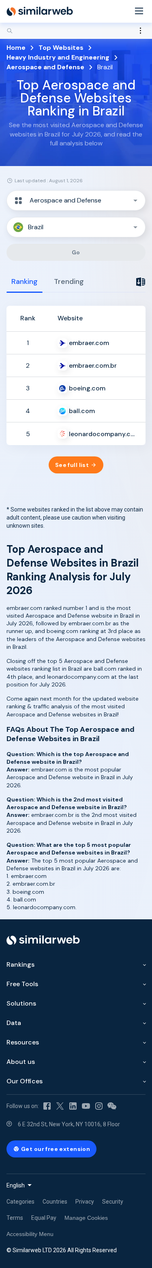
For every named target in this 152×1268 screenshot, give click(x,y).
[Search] (76, 31)
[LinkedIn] (73, 1106)
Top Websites (61, 47)
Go (76, 252)
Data (13, 1023)
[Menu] (139, 11)
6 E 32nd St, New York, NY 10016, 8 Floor (69, 1124)
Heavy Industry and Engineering (57, 57)
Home (16, 47)
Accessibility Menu (30, 1234)
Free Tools (22, 984)
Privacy (84, 1201)
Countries (55, 1201)
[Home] (39, 11)
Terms (14, 1218)
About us (20, 1061)
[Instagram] (99, 1106)
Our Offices (24, 1081)
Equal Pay (43, 1218)
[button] (76, 200)
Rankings (20, 964)
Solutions (21, 1003)
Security (112, 1201)
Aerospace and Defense (45, 67)
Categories (20, 1201)
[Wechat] (112, 1106)
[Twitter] (60, 1106)
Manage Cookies (86, 1218)
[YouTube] (86, 1106)
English (15, 1185)
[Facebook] (47, 1106)
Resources (22, 1042)
